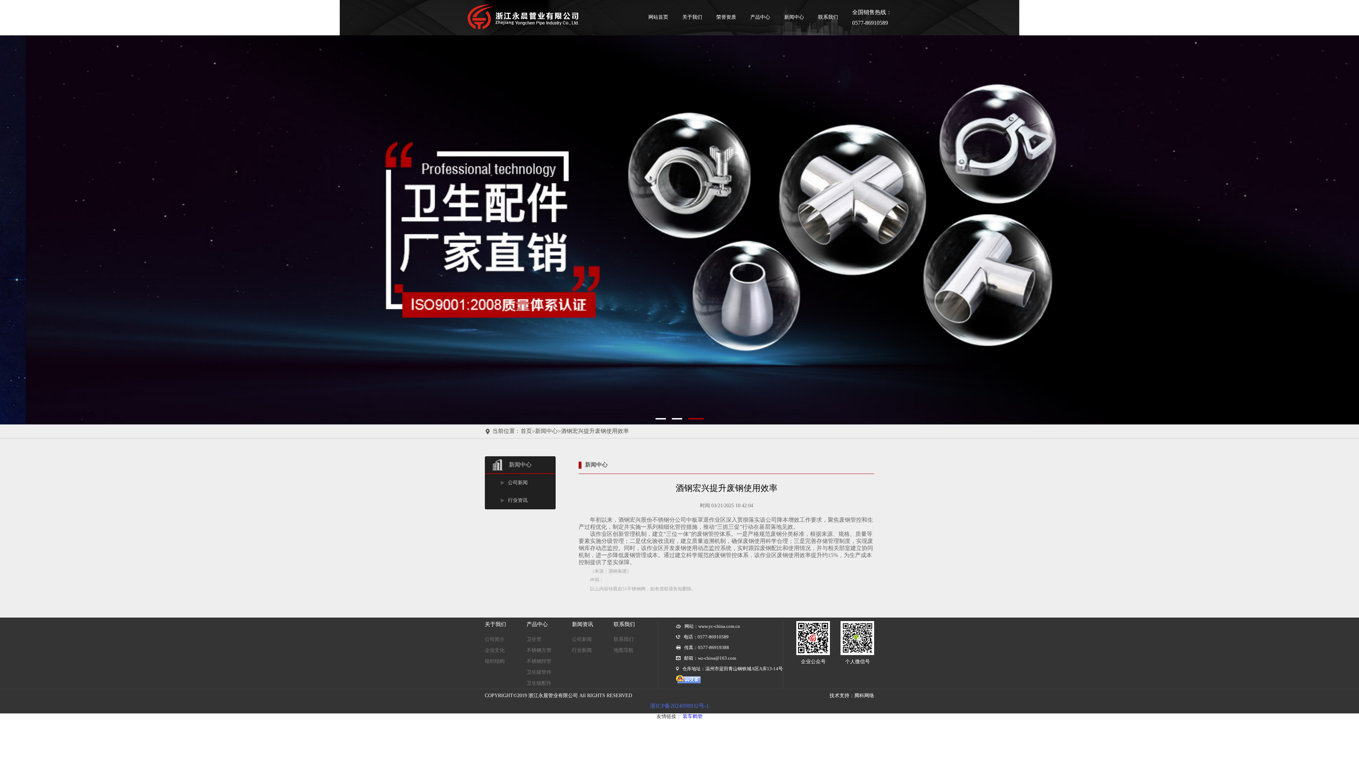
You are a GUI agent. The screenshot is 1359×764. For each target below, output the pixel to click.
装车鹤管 (693, 716)
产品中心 (760, 17)
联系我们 (828, 17)
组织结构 (495, 661)
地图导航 (623, 650)
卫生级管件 (539, 672)
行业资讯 (518, 500)
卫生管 (534, 639)
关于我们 (692, 17)
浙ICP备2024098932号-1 (679, 706)
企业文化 (495, 650)
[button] (49, 230)
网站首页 (658, 17)
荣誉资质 (726, 17)
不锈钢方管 (539, 650)
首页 (526, 431)
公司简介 (495, 639)
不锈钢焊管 (539, 661)
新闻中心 (794, 17)
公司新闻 (518, 482)
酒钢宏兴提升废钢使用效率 (595, 431)
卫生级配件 (539, 683)
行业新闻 (582, 650)
